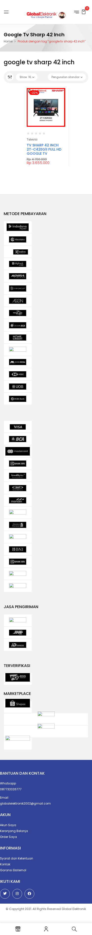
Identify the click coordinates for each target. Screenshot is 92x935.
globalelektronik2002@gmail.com (25, 803)
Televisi (32, 139)
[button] (83, 11)
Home (8, 41)
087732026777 (11, 789)
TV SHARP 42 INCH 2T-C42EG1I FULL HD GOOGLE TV (44, 149)
